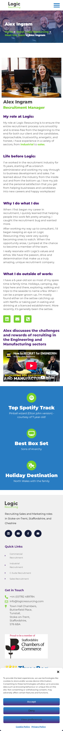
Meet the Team (15, 35)
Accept (31, 701)
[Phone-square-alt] (28, 319)
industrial (27, 144)
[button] (58, 671)
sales (41, 144)
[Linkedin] (6, 319)
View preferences (31, 719)
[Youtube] (18, 533)
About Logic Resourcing (32, 31)
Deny (31, 710)
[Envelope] (17, 319)
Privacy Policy (39, 727)
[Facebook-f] (28, 533)
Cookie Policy (23, 727)
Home (9, 31)
